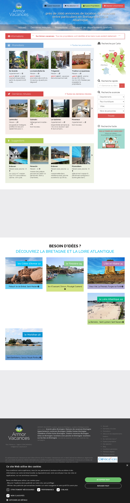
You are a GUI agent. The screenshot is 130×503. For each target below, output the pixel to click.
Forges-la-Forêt (114, 286)
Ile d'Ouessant (54, 286)
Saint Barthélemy (13, 358)
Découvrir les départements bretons (92, 27)
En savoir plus (72, 485)
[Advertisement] (65, 213)
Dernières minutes (41, 27)
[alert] (65, 483)
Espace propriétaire (109, 441)
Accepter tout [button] (103, 480)
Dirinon (63, 286)
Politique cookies (109, 454)
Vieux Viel (93, 286)
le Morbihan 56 (33, 334)
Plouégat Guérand (74, 286)
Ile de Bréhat (21, 286)
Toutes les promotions (81, 45)
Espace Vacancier (53, 6)
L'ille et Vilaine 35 (113, 263)
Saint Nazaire (116, 322)
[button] (44, 500)
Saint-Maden (32, 286)
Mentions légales (109, 452)
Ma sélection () (72, 6)
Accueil (22, 27)
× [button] (127, 465)
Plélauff (12, 286)
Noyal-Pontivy (33, 358)
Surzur (24, 358)
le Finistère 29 (74, 263)
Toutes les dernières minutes (78, 94)
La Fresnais (102, 286)
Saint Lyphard (104, 322)
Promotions (61, 27)
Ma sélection (107, 444)
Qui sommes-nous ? (110, 439)
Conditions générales (110, 449)
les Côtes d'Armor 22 (29, 263)
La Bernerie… (93, 322)
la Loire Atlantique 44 (111, 299)
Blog (104, 446)
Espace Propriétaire (91, 6)
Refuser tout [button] (103, 486)
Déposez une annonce (114, 6)
